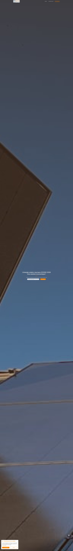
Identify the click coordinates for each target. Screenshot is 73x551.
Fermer (14, 547)
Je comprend (6, 547)
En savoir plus (4, 545)
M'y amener (43, 279)
